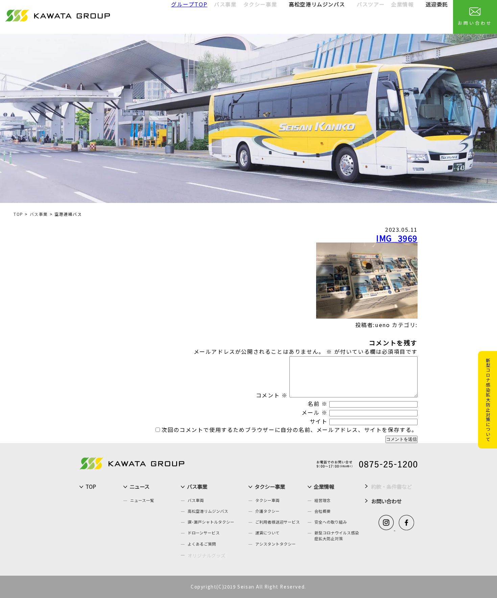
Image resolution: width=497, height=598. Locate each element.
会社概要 (322, 511)
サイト (319, 421)
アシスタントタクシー (275, 544)
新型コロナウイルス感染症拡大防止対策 (336, 535)
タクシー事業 (270, 486)
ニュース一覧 (142, 500)
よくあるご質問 (202, 544)
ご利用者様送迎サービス (277, 522)
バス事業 (39, 214)
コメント (272, 395)
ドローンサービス (204, 532)
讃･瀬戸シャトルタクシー (211, 522)
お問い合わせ (475, 23)
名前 (317, 403)
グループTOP (189, 4)
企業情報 (324, 486)
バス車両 (196, 500)
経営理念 (322, 500)
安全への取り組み (330, 522)
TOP (18, 214)
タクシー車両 (267, 500)
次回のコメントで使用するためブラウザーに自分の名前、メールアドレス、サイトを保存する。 (290, 430)
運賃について (267, 532)
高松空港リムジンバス (317, 4)
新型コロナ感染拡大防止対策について (488, 400)
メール (314, 412)
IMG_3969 (397, 238)
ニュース (139, 486)
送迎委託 (437, 4)
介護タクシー (267, 511)
